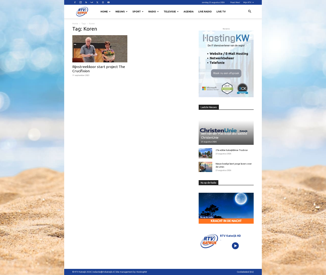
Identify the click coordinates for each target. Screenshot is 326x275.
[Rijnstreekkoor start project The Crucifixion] (99, 48)
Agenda (189, 11)
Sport (136, 11)
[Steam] (91, 2)
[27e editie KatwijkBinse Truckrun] (205, 153)
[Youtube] (108, 2)
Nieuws (120, 11)
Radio (152, 11)
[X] (97, 2)
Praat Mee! (235, 2)
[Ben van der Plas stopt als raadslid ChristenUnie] (226, 129)
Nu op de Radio (208, 182)
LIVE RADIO (205, 11)
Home (104, 11)
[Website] (102, 2)
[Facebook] (74, 2)
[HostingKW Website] (226, 64)
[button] (250, 12)
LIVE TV (221, 11)
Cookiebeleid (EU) (245, 272)
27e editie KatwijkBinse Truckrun (232, 150)
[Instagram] (80, 2)
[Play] (235, 245)
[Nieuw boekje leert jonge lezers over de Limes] (205, 167)
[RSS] (86, 2)
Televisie (170, 11)
